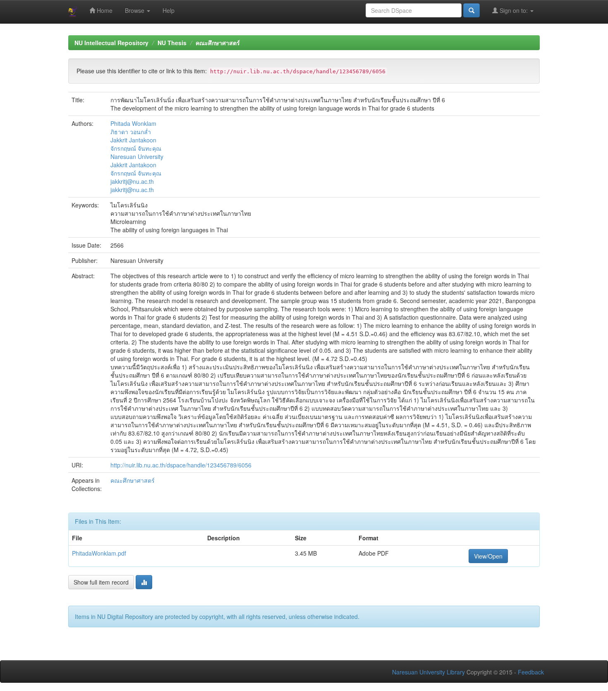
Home (104, 10)
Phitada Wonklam (133, 123)
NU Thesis (172, 43)
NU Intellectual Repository (111, 43)
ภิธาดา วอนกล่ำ (130, 132)
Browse (135, 10)
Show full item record (101, 582)
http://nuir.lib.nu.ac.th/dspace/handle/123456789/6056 (180, 465)
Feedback (531, 672)
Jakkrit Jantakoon (133, 140)
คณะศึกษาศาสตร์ (218, 43)
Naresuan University (136, 156)
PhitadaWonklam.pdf (99, 553)
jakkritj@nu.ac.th (132, 181)
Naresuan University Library (428, 672)
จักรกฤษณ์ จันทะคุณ (135, 148)
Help (169, 10)
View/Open (488, 556)
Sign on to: (513, 10)
